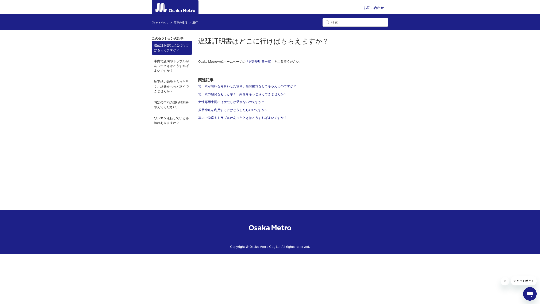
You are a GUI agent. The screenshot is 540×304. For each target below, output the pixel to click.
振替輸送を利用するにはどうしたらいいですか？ (233, 110)
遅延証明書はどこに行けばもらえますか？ (171, 47)
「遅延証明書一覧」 (260, 62)
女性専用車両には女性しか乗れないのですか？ (231, 102)
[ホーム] (175, 7)
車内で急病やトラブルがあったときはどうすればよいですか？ (171, 66)
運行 (195, 22)
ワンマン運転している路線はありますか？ (171, 120)
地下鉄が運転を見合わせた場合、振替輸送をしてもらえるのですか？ (247, 86)
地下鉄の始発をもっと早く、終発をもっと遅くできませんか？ (171, 86)
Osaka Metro (160, 22)
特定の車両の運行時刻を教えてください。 (171, 104)
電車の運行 (180, 22)
